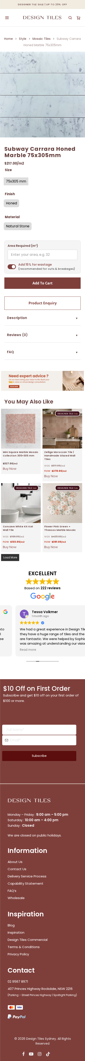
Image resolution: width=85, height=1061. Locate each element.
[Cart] (78, 18)
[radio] (16, 181)
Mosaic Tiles (41, 39)
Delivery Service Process (27, 876)
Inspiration (16, 932)
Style (22, 39)
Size (8, 170)
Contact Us (17, 869)
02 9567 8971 (18, 981)
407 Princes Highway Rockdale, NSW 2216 (40, 988)
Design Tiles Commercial (28, 939)
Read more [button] (13, 650)
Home (8, 39)
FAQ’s (12, 890)
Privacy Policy (18, 954)
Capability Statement (26, 883)
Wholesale (16, 898)
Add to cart (42, 283)
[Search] (70, 18)
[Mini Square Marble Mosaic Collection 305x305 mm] (21, 429)
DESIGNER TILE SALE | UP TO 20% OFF (42, 4)
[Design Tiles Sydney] (42, 17)
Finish (10, 194)
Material (12, 217)
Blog (11, 925)
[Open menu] (7, 17)
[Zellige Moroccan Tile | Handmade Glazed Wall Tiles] (62, 429)
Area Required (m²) (23, 246)
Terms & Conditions (24, 947)
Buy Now (9, 468)
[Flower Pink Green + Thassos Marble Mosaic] (62, 503)
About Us (15, 861)
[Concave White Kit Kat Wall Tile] (21, 503)
